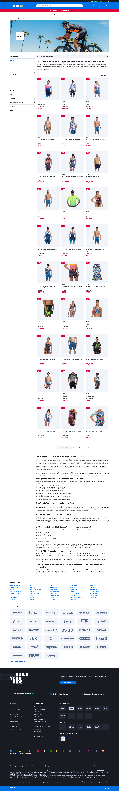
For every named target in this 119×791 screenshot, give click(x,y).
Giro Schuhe (92, 585)
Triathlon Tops (93, 597)
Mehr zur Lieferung (27, 773)
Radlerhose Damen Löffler (36, 589)
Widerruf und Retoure (39, 709)
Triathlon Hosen (93, 595)
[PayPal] (97, 708)
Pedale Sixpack (53, 593)
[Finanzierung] (80, 716)
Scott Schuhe (93, 587)
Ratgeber (36, 739)
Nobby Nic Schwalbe (55, 591)
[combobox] (97, 75)
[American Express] (88, 708)
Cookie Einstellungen (15, 726)
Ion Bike (32, 585)
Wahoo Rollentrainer (94, 591)
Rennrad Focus (93, 593)
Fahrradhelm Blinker (14, 587)
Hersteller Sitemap (38, 724)
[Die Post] (80, 727)
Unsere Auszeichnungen (16, 716)
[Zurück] (105, 50)
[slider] (10, 68)
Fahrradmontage (38, 736)
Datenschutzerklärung (15, 724)
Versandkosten (38, 714)
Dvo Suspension (13, 597)
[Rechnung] (63, 708)
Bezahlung (36, 716)
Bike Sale (52, 10)
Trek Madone (53, 599)
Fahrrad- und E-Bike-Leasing (41, 734)
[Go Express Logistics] (97, 727)
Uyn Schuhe (72, 587)
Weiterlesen (47, 69)
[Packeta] (105, 727)
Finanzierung (37, 731)
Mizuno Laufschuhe (34, 593)
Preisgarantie (37, 729)
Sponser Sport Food (54, 595)
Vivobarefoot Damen (74, 593)
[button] (22, 79)
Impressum (13, 706)
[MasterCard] (71, 708)
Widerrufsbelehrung (15, 721)
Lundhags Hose (33, 591)
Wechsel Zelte (73, 595)
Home (11, 18)
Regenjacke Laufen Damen (16, 591)
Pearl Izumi (52, 585)
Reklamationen (38, 711)
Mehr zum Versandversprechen (70, 776)
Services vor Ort (14, 714)
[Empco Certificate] (63, 738)
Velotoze (72, 591)
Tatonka (52, 597)
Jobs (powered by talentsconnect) (19, 711)
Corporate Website (15, 709)
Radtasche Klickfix (94, 589)
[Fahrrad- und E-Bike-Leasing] (88, 716)
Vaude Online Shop (74, 589)
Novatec (32, 599)
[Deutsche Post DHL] (63, 727)
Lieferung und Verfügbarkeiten (42, 726)
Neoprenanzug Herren (15, 585)
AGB (11, 719)
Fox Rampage (13, 599)
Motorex (32, 595)
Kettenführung (13, 589)
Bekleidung (12, 60)
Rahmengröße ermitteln (40, 721)
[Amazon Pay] (63, 716)
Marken (15, 18)
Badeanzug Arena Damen (15, 593)
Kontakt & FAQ (37, 706)
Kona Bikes (32, 587)
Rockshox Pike (53, 587)
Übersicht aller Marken (16, 661)
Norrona (32, 597)
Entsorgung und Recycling (16, 729)
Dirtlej (11, 595)
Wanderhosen (73, 599)
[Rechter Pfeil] (58, 88)
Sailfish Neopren (53, 589)
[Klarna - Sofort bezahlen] (105, 708)
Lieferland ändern (47, 766)
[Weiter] (107, 50)
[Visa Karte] (80, 708)
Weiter (80, 447)
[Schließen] (107, 56)
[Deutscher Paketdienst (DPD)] (71, 727)
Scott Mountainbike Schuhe (76, 597)
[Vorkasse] (71, 716)
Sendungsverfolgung (39, 719)
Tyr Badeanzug (73, 585)
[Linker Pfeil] (38, 88)
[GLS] (88, 727)
